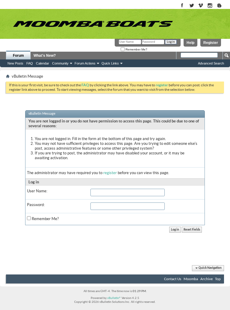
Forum (18, 55)
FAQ (29, 63)
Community (60, 63)
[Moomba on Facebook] (182, 6)
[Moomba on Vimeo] (200, 6)
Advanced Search (211, 63)
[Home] (93, 24)
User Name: (37, 191)
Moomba (191, 279)
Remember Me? (136, 49)
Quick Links (110, 63)
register (110, 173)
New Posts (15, 63)
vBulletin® (114, 298)
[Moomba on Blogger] (222, 6)
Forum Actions (85, 63)
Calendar (42, 63)
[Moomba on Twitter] (191, 6)
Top (218, 279)
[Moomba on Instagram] (210, 6)
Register (210, 43)
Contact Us (172, 279)
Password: (36, 204)
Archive (206, 279)
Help (190, 43)
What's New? (45, 55)
